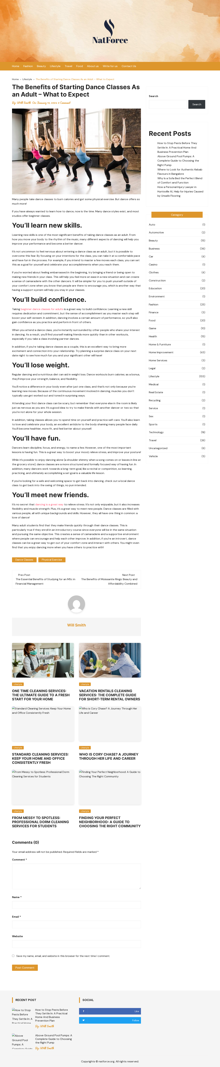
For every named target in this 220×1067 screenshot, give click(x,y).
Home (15, 66)
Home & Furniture (160, 344)
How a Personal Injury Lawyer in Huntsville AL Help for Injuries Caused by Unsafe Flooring (180, 191)
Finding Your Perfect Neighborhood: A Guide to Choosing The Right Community (110, 822)
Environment (157, 296)
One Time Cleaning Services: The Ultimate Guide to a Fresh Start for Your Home (41, 695)
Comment (19, 859)
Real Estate (156, 392)
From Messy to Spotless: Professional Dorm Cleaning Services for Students (40, 822)
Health (153, 336)
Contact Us (129, 66)
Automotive (156, 232)
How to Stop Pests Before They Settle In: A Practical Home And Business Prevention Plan (177, 147)
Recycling (155, 400)
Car (151, 256)
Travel (68, 66)
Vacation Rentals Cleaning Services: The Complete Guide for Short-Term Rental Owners (109, 695)
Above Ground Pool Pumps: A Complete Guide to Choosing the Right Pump (178, 161)
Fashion (28, 66)
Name (17, 897)
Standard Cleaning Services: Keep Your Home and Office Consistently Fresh (40, 758)
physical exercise (52, 559)
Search (153, 96)
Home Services (158, 360)
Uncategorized (158, 448)
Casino (153, 264)
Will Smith (24, 103)
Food (79, 66)
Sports (153, 424)
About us (93, 66)
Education (155, 288)
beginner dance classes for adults (42, 309)
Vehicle (153, 456)
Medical (153, 384)
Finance (153, 312)
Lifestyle (55, 66)
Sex (151, 416)
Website (17, 936)
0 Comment (64, 103)
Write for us (110, 66)
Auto (152, 224)
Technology (156, 432)
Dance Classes (24, 559)
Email (16, 916)
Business (154, 248)
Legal (152, 368)
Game (152, 328)
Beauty (41, 66)
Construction (157, 280)
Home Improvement (161, 352)
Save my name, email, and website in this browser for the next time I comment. (63, 956)
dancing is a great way (49, 504)
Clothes (154, 272)
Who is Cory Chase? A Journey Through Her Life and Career (108, 756)
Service (153, 408)
